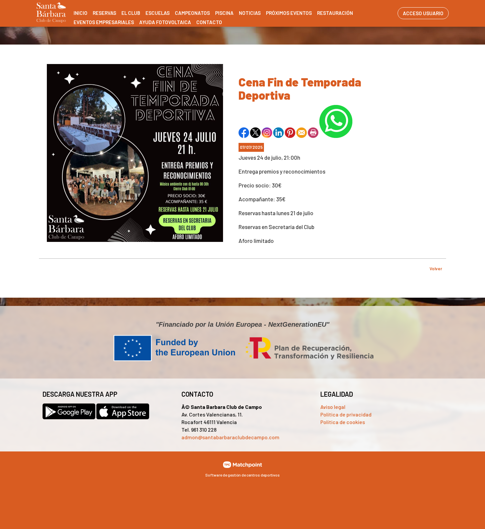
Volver (436, 268)
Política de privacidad (346, 414)
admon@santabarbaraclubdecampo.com (230, 437)
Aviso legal (332, 407)
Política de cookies (342, 422)
